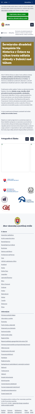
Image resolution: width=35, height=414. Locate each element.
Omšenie (3, 287)
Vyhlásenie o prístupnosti (18, 411)
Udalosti (3, 374)
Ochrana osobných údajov (8, 315)
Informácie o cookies (7, 10)
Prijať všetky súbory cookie (17, 14)
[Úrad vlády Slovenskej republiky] (11, 181)
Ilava (2, 258)
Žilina (2, 307)
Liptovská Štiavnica (6, 278)
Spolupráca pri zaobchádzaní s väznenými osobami (15, 364)
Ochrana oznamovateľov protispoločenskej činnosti (15, 344)
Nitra (2, 281)
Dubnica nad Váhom (6, 251)
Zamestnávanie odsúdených (9, 384)
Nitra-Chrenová (5, 284)
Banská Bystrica (5, 242)
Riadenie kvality (5, 361)
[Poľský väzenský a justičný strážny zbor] (26, 199)
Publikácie (4, 358)
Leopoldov (4, 274)
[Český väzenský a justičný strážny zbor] (31, 190)
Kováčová (4, 264)
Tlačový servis (5, 371)
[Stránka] (2, 25)
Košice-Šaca (4, 271)
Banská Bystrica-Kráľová (8, 245)
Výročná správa (5, 380)
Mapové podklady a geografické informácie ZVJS (14, 341)
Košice (3, 268)
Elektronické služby (6, 335)
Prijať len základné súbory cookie (17, 18)
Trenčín (3, 300)
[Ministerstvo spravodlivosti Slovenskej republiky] (11, 190)
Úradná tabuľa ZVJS (6, 394)
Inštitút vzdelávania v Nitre (8, 261)
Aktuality (11, 33)
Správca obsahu (3, 411)
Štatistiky (4, 322)
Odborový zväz (5, 348)
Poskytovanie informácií (8, 351)
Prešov (3, 291)
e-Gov (5, 2)
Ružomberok (4, 294)
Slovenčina (27, 2)
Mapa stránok (27, 411)
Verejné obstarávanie (7, 377)
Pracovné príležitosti (7, 354)
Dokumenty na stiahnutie (8, 328)
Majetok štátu (5, 338)
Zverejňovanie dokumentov (8, 390)
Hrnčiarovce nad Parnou (7, 255)
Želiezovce (4, 304)
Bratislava (4, 248)
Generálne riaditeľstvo (7, 235)
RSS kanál (31, 411)
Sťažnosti (3, 367)
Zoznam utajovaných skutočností (10, 387)
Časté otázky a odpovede (8, 325)
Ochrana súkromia (10, 411)
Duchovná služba (5, 331)
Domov (5, 33)
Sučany (3, 297)
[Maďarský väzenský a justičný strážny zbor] (4, 199)
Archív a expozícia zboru (7, 238)
